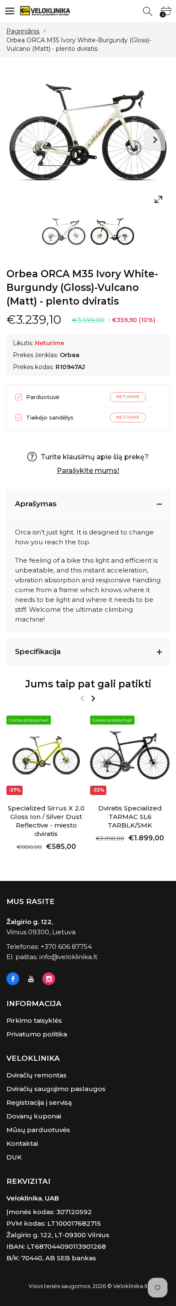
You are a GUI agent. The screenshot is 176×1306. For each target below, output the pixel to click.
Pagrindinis (22, 31)
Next (154, 140)
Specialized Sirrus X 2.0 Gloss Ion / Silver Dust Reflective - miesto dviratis (46, 821)
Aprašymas (36, 503)
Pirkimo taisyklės (34, 1020)
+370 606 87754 (66, 946)
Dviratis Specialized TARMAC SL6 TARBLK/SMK (130, 816)
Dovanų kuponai (33, 1116)
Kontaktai (22, 1143)
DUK (14, 1157)
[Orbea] (63, 233)
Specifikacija (38, 651)
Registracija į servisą (39, 1102)
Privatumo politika (36, 1034)
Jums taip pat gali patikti (88, 684)
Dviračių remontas (36, 1075)
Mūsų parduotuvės (38, 1130)
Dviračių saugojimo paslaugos (56, 1089)
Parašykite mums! (88, 471)
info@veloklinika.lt (68, 957)
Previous (21, 140)
